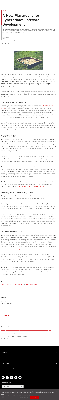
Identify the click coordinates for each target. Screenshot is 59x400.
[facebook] (7, 377)
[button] (6, 316)
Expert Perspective (18, 284)
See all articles (5, 339)
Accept (34, 397)
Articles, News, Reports (31, 284)
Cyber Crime (9, 284)
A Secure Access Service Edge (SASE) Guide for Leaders (14, 333)
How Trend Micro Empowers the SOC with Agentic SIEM (14, 336)
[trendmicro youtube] (20, 377)
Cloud (2, 284)
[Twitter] (11, 377)
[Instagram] (15, 377)
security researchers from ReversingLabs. (31, 186)
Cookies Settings (23, 397)
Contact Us (6, 316)
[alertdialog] (29, 394)
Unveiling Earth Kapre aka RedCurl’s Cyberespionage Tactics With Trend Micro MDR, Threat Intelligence (26, 330)
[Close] (56, 391)
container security (14, 249)
